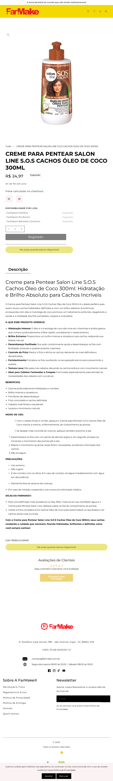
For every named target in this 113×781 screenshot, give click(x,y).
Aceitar (49, 776)
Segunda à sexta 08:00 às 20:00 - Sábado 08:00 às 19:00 (62, 664)
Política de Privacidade (16, 697)
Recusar (63, 776)
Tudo (8, 146)
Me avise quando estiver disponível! (39, 249)
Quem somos (11, 713)
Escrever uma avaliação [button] (56, 577)
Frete (9, 191)
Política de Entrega (14, 703)
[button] (88, 11)
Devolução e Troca (14, 687)
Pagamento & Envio (15, 692)
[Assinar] (105, 699)
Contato (8, 708)
